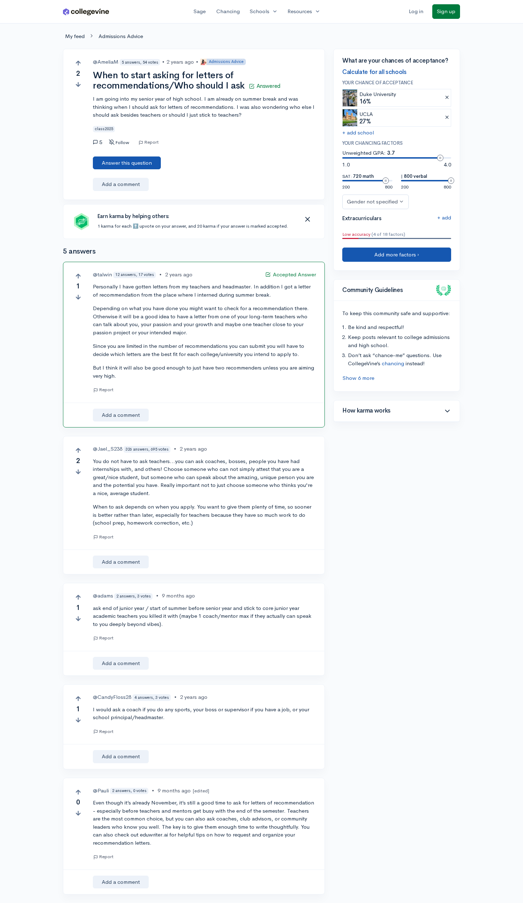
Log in (416, 11)
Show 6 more (358, 378)
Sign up (446, 11)
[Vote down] (78, 84)
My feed (75, 36)
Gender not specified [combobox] (372, 201)
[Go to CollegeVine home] (86, 11)
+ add (444, 217)
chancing (393, 363)
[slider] (440, 158)
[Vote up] (78, 63)
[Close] (307, 219)
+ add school (358, 132)
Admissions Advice (121, 36)
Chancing (228, 11)
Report (151, 142)
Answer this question (127, 162)
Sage (200, 11)
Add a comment (121, 184)
